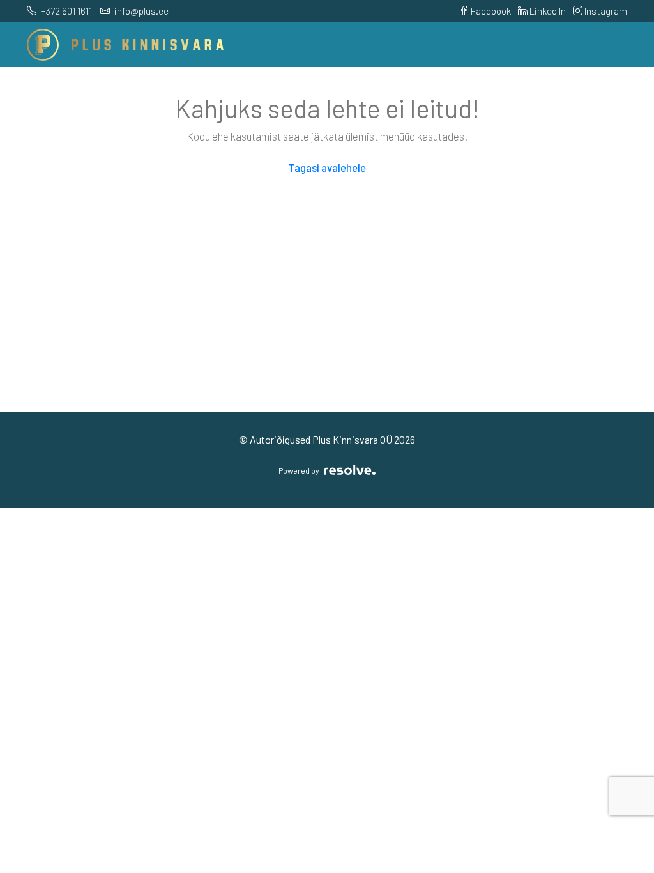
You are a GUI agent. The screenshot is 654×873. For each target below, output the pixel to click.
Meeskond (490, 89)
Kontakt (551, 89)
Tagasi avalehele (327, 167)
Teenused (361, 89)
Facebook (490, 11)
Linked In (547, 11)
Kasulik (418, 89)
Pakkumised (209, 89)
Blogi (598, 89)
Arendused (296, 89)
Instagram (604, 11)
